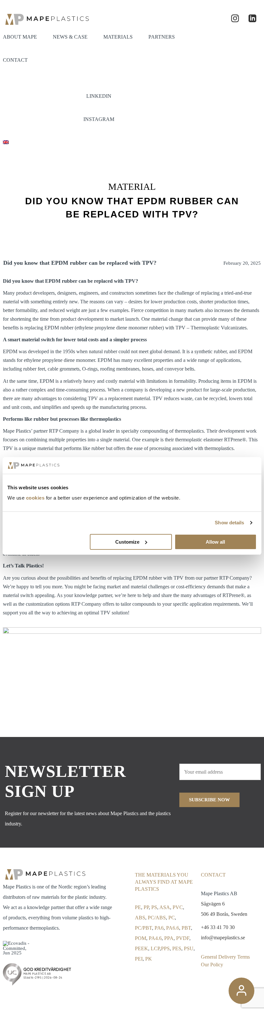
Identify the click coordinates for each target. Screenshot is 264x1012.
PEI (139, 958)
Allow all (215, 542)
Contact (213, 875)
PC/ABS (157, 917)
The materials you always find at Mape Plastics (164, 882)
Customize (127, 542)
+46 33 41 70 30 (218, 927)
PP (146, 907)
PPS (165, 948)
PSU (188, 948)
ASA (164, 907)
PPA (169, 938)
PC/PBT (143, 928)
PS (154, 907)
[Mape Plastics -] (46, 18)
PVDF (182, 938)
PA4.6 (155, 938)
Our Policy (212, 964)
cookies (35, 498)
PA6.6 (172, 928)
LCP (155, 948)
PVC (178, 907)
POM (140, 938)
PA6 (159, 928)
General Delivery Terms (225, 957)
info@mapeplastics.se (223, 937)
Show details (229, 522)
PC (171, 917)
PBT (186, 928)
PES (176, 948)
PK (148, 958)
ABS (140, 917)
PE (138, 907)
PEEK (141, 948)
